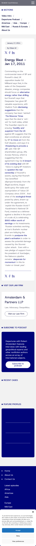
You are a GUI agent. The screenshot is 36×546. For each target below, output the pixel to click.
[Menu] (32, 3)
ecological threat (23, 196)
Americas (6, 23)
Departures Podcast (11, 19)
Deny (18, 536)
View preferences (18, 541)
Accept (18, 530)
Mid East (5, 26)
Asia (15, 23)
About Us (6, 30)
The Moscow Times (14, 116)
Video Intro (7, 16)
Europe (23, 23)
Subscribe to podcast (18, 364)
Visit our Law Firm (16, 314)
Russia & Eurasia (20, 26)
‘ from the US (19, 131)
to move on (16, 140)
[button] (33, 512)
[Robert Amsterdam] (10, 2)
